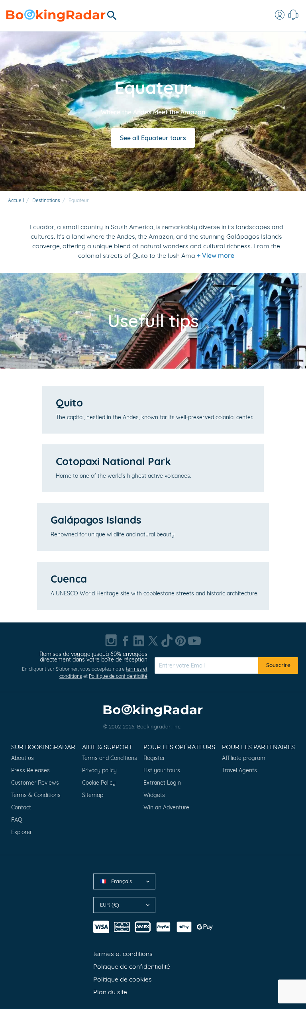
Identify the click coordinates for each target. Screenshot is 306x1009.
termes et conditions (123, 954)
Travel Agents (239, 770)
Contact (21, 807)
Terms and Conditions (109, 758)
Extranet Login (162, 782)
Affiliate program (243, 758)
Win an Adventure (166, 807)
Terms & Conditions (36, 795)
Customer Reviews (35, 782)
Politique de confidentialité (118, 676)
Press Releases (30, 770)
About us (22, 758)
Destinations (46, 200)
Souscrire (278, 665)
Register (154, 758)
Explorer (21, 832)
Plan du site (110, 992)
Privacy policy (99, 770)
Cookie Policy (99, 782)
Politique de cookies (122, 979)
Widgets (154, 795)
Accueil (16, 200)
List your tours (161, 770)
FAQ (16, 819)
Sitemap (92, 795)
